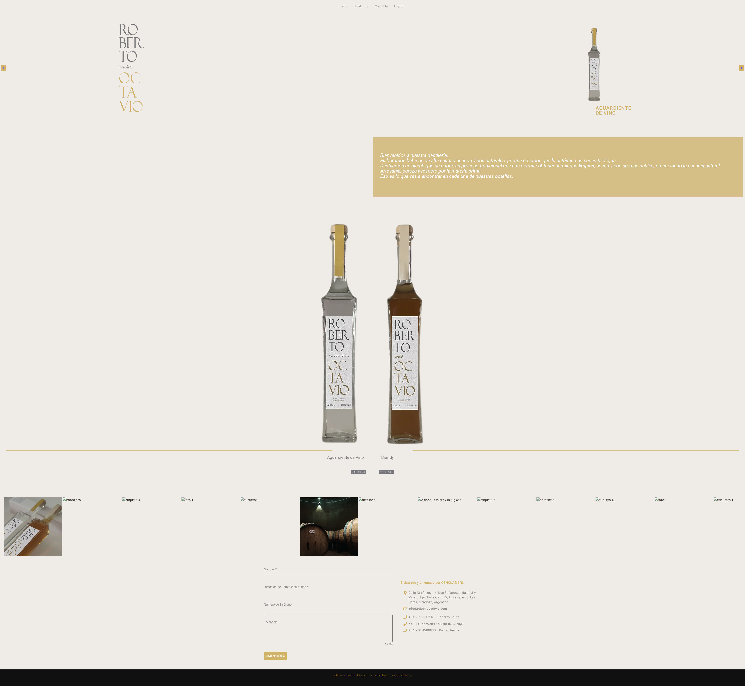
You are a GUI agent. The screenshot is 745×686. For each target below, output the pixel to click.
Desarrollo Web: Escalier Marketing (392, 675)
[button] (3, 68)
